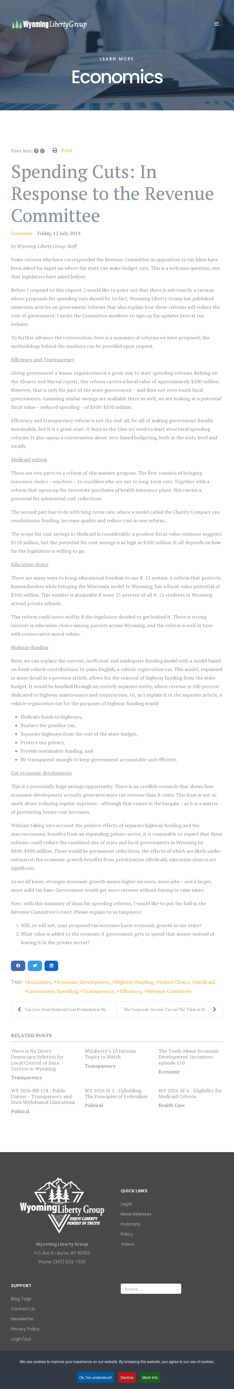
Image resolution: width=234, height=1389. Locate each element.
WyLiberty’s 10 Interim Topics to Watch (110, 1054)
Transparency (98, 991)
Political (20, 1111)
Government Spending (52, 991)
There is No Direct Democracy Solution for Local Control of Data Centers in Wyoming (37, 1060)
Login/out (21, 1339)
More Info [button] (150, 1377)
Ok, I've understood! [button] (95, 1377)
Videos (128, 1244)
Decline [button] (127, 1377)
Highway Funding (134, 982)
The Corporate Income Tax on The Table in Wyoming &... (173, 1009)
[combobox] (151, 1289)
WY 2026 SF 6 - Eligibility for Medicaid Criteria (190, 1093)
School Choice (174, 982)
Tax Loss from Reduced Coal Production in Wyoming (70, 1009)
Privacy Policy (25, 1329)
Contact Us (23, 1309)
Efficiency (130, 991)
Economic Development (83, 982)
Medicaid (204, 982)
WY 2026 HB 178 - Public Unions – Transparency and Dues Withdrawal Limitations (43, 1096)
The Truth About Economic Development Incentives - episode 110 (188, 1057)
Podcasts (130, 1224)
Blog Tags (21, 1299)
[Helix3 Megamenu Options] (216, 23)
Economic (22, 233)
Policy (127, 1234)
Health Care (171, 1105)
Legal (126, 1204)
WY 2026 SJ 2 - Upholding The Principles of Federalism (116, 1093)
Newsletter (22, 1319)
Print (67, 150)
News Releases (136, 1214)
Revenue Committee (169, 991)
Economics (39, 982)
